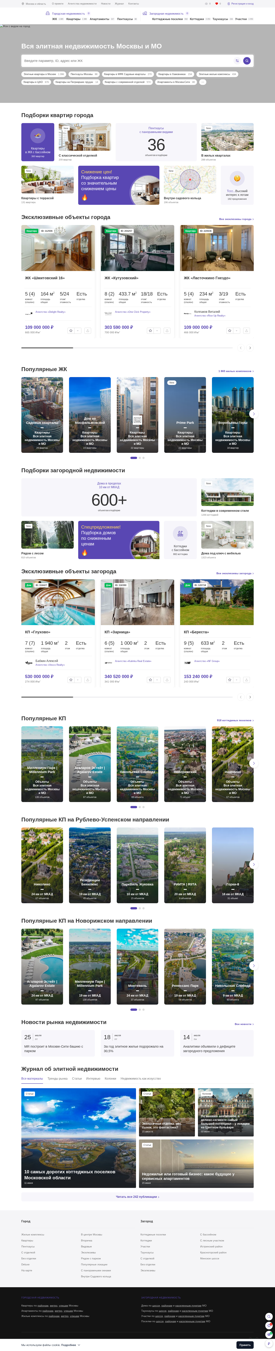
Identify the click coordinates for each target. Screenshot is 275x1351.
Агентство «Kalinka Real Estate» (133, 661)
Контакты (133, 3)
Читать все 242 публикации (136, 1196)
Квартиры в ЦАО (36, 82)
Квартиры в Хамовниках (175, 74)
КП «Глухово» (37, 632)
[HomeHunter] (31, 16)
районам (43, 1305)
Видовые (86, 1246)
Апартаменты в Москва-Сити (176, 82)
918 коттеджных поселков (234, 720)
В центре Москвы (91, 1234)
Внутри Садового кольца (96, 1276)
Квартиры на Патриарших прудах (77, 82)
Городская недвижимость (68, 13)
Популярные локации (94, 1264)
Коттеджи (200, 19)
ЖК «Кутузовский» (121, 278)
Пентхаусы (127, 19)
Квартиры (76, 19)
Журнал (119, 3)
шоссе (156, 1305)
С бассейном (208, 1234)
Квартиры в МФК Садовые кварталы (128, 74)
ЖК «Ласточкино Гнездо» (207, 278)
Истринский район (211, 1246)
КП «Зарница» (117, 632)
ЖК (57, 19)
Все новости (243, 1024)
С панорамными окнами (96, 1270)
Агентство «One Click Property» (132, 311)
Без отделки (28, 1258)
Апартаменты (102, 19)
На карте (26, 1270)
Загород (146, 1221)
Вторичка (86, 1240)
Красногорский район (213, 1252)
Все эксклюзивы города (235, 219)
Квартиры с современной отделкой (128, 82)
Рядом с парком (91, 1258)
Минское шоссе (209, 1258)
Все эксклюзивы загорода (233, 573)
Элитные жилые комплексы (217, 74)
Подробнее (68, 1345)
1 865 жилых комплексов (235, 371)
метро (53, 1305)
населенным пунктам (188, 1305)
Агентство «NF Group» (207, 661)
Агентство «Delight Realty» (50, 311)
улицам (63, 1305)
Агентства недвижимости (82, 3)
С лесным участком (212, 1240)
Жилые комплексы (32, 1234)
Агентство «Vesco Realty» (50, 664)
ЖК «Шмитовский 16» (45, 278)
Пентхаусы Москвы (84, 74)
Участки (244, 19)
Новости (105, 3)
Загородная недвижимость (166, 13)
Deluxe (25, 1264)
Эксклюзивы (88, 1252)
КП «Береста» (196, 632)
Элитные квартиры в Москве (44, 74)
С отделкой (28, 1252)
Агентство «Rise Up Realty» (209, 315)
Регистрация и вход (242, 3)
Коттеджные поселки (169, 19)
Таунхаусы (223, 19)
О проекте (57, 3)
